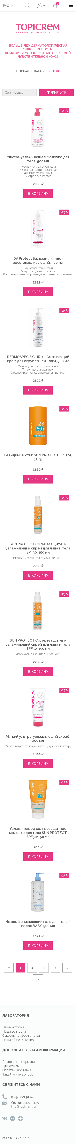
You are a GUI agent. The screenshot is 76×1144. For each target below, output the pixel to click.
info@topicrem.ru (23, 1106)
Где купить (10, 1066)
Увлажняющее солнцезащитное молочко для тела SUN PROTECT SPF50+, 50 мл (38, 833)
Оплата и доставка (16, 1070)
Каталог (40, 71)
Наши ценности (14, 1031)
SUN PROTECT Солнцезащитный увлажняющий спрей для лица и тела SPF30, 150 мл (38, 548)
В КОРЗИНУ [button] (38, 193)
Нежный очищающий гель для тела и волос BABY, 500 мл (38, 924)
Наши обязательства (18, 1040)
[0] (55, 6)
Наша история (13, 1027)
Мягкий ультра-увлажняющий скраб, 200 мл (38, 738)
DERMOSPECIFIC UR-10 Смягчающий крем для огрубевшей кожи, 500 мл (38, 359)
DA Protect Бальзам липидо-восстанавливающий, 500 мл (38, 260)
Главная (22, 71)
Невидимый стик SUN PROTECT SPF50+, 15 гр (38, 457)
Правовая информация (19, 1062)
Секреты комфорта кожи (21, 1035)
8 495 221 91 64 (22, 1097)
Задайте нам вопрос (17, 1074)
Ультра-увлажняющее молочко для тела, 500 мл (38, 159)
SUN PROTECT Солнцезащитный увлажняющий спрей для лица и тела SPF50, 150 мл (38, 644)
